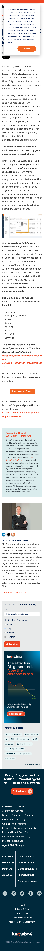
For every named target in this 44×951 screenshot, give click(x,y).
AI (6, 739)
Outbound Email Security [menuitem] (16, 836)
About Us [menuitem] (7, 875)
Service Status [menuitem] (26, 862)
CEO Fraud (10, 758)
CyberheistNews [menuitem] (27, 881)
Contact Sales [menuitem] (26, 856)
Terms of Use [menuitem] (22, 913)
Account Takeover (13, 734)
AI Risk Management (20, 739)
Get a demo (19, 791)
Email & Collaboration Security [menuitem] (19, 828)
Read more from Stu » (14, 592)
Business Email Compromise (18, 753)
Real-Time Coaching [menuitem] (13, 819)
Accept (27, 49)
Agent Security (31, 734)
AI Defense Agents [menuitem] (12, 810)
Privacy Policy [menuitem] (22, 909)
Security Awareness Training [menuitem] (18, 815)
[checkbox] (22, 630)
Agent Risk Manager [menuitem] (13, 845)
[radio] (22, 624)
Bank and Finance (24, 744)
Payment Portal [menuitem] (26, 875)
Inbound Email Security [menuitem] (15, 832)
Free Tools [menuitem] (7, 856)
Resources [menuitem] (7, 862)
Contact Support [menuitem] (27, 869)
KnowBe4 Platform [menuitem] (13, 806)
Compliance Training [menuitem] (14, 823)
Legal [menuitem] (22, 905)
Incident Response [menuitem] (12, 841)
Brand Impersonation (15, 749)
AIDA (35, 739)
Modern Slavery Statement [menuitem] (22, 922)
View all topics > (32, 765)
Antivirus (9, 744)
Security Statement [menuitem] (22, 917)
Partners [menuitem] (7, 869)
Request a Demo (22, 391)
